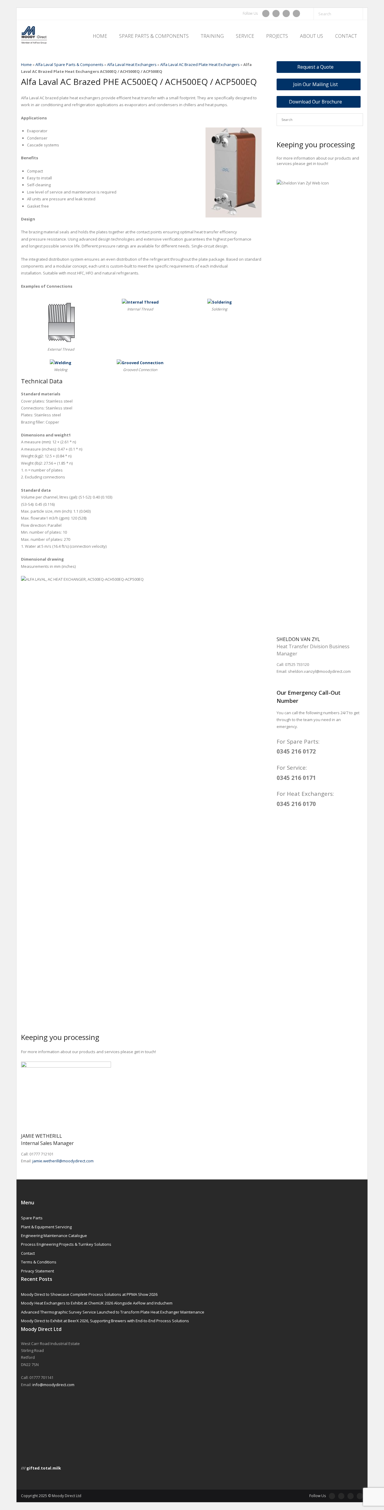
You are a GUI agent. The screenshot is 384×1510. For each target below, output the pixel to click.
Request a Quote (315, 67)
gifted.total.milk (43, 1468)
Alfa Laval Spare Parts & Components (69, 64)
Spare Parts (32, 1218)
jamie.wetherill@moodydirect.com (63, 1161)
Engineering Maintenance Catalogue (54, 1235)
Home (26, 64)
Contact (28, 1253)
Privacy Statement (37, 1271)
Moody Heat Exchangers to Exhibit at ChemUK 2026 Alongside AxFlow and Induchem (96, 1303)
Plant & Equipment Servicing (46, 1227)
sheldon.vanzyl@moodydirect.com (319, 671)
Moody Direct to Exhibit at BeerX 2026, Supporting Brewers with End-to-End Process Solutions (105, 1320)
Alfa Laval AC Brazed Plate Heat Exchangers (200, 64)
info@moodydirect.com (53, 1384)
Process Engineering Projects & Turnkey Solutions (66, 1244)
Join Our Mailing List (315, 84)
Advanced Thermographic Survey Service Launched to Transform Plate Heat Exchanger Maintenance (112, 1312)
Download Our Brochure (315, 101)
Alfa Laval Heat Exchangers (132, 64)
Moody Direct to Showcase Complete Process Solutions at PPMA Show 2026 (89, 1294)
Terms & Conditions (38, 1262)
